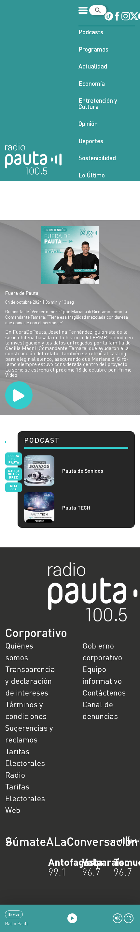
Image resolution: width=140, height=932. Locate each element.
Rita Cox (13, 487)
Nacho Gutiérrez (13, 474)
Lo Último (91, 175)
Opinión (88, 123)
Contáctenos (104, 692)
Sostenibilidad (97, 157)
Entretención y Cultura (97, 103)
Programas (93, 49)
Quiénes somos (19, 651)
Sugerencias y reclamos (29, 733)
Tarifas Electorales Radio (25, 762)
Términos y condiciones (26, 710)
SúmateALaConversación (52, 841)
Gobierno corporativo (102, 651)
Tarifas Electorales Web (25, 798)
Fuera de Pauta (21, 293)
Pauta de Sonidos (82, 470)
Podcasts (90, 32)
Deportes (90, 141)
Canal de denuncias (100, 710)
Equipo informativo (102, 674)
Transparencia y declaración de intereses (30, 680)
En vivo (13, 914)
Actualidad (92, 66)
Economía (91, 83)
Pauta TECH (76, 507)
